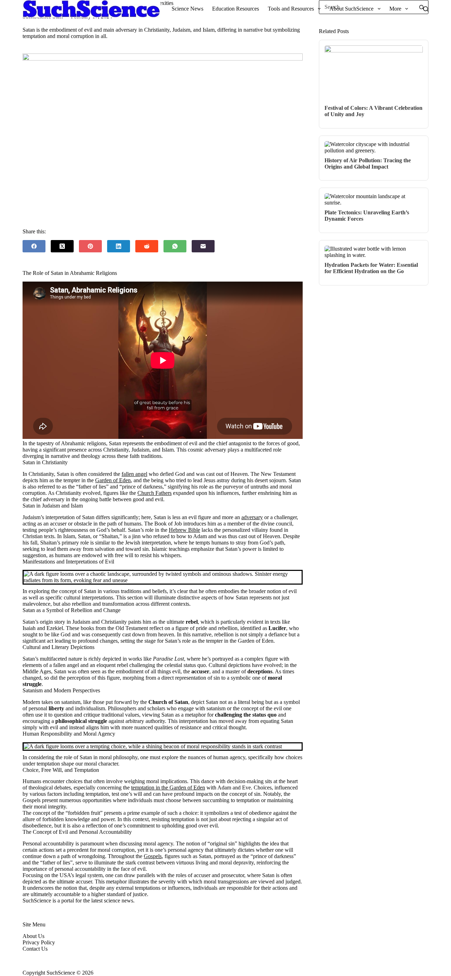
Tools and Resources (291, 9)
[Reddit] (146, 246)
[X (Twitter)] (62, 246)
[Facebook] (34, 246)
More (395, 9)
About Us (33, 936)
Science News (187, 9)
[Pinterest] (90, 246)
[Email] (203, 246)
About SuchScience (351, 9)
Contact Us (35, 949)
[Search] (425, 9)
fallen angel (134, 474)
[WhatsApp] (174, 246)
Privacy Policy (39, 942)
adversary (252, 517)
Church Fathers (154, 493)
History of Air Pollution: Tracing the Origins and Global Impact (368, 163)
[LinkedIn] (118, 246)
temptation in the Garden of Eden (168, 788)
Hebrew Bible (184, 530)
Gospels (153, 856)
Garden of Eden (113, 480)
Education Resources (235, 9)
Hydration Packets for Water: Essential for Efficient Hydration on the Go (371, 268)
